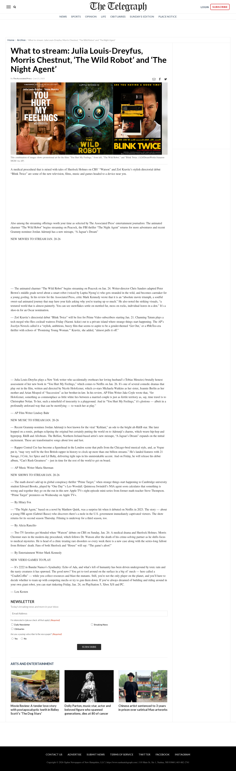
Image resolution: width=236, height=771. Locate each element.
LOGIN (205, 7)
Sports (76, 16)
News (63, 16)
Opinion (91, 16)
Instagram (182, 754)
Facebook (163, 754)
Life (103, 16)
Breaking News (101, 624)
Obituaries (118, 16)
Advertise (74, 754)
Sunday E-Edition (142, 16)
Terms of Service (121, 754)
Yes (15, 638)
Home (10, 39)
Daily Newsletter (22, 624)
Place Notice (167, 16)
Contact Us (54, 754)
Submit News (96, 754)
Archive (21, 39)
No (25, 638)
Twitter (144, 754)
